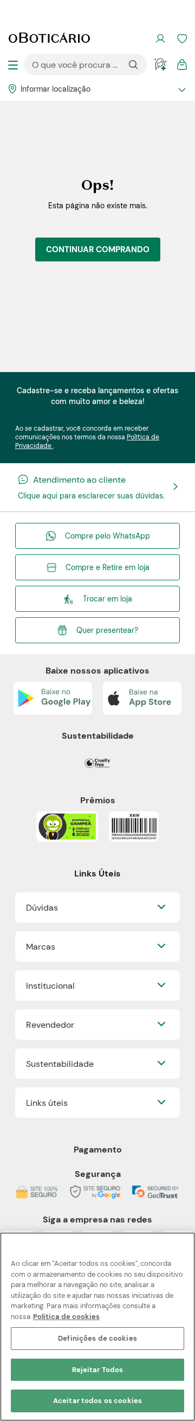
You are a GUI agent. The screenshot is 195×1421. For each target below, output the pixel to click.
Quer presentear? (107, 630)
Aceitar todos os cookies (97, 1400)
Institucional (50, 985)
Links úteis (47, 1103)
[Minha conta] (160, 38)
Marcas (40, 946)
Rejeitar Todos (97, 1369)
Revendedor (50, 1024)
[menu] (13, 64)
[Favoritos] (182, 38)
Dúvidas (42, 907)
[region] (97, 1326)
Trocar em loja (107, 599)
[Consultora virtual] (160, 64)
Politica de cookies (66, 1316)
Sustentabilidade (60, 1064)
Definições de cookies (97, 1338)
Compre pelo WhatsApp (107, 536)
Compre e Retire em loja (108, 567)
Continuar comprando (98, 249)
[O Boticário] (49, 39)
